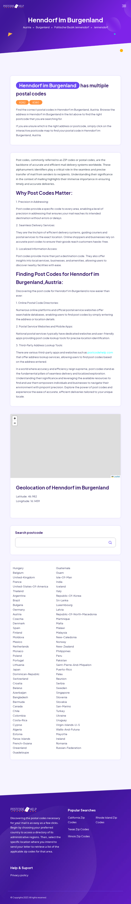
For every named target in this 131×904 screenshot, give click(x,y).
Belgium (18, 572)
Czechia (18, 618)
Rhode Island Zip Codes (106, 820)
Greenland (20, 747)
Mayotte (61, 734)
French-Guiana (22, 743)
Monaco (18, 651)
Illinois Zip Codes (79, 836)
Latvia (60, 609)
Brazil (16, 600)
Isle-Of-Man (64, 577)
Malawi (60, 628)
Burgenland (43, 27)
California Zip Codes (76, 820)
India (59, 581)
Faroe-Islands (21, 738)
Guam (60, 572)
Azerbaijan (19, 692)
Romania (61, 743)
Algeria (17, 729)
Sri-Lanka (62, 600)
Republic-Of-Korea (68, 595)
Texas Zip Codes (78, 829)
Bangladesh (20, 697)
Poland (17, 655)
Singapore (63, 692)
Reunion (61, 678)
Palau (59, 674)
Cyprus (17, 724)
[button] (14, 418)
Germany (19, 609)
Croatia (17, 683)
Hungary (18, 568)
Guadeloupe (21, 752)
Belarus (17, 688)
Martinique (63, 618)
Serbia (60, 683)
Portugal (18, 660)
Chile (16, 711)
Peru (59, 655)
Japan (16, 669)
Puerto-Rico (64, 669)
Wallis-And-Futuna (68, 729)
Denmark (19, 623)
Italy (59, 591)
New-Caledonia (66, 637)
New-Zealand (65, 646)
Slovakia (61, 702)
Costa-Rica (20, 720)
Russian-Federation (68, 747)
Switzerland (20, 678)
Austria (27, 27)
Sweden (61, 688)
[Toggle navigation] (127, 6)
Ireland (60, 738)
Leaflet (116, 476)
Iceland (61, 586)
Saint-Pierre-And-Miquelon (73, 664)
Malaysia (61, 632)
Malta (59, 623)
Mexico (17, 641)
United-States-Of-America (30, 586)
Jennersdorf (101, 27)
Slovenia (61, 697)
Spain (16, 628)
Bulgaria (18, 605)
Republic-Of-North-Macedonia (76, 614)
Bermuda (19, 702)
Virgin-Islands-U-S (68, 724)
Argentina (19, 595)
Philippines (63, 651)
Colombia (19, 715)
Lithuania (18, 664)
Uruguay (61, 720)
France (17, 581)
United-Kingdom (24, 577)
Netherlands (21, 646)
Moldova (18, 637)
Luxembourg (64, 605)
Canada (18, 706)
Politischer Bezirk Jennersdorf (71, 27)
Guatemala (63, 568)
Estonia (17, 734)
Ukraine (61, 715)
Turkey (60, 711)
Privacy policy (19, 875)
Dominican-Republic (26, 674)
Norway (61, 641)
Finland (17, 632)
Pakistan (61, 660)
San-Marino (63, 706)
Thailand (18, 591)
